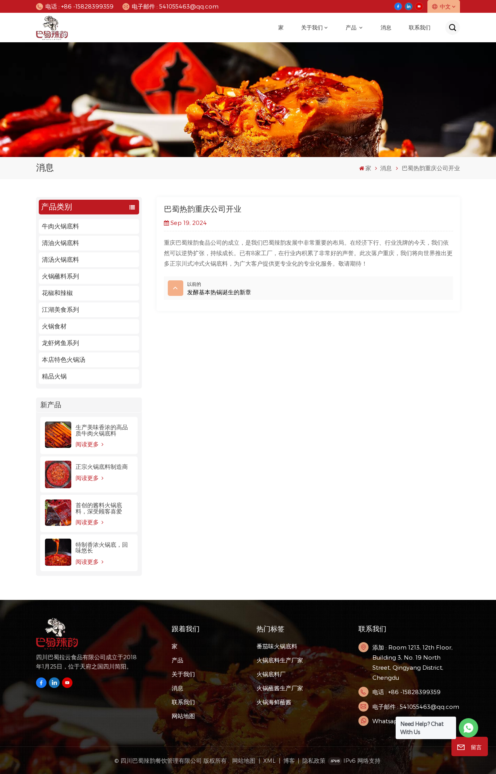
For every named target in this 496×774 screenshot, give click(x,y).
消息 (386, 27)
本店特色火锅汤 (63, 359)
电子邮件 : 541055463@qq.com (175, 6)
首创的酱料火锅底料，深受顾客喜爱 (99, 508)
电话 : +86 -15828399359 (79, 6)
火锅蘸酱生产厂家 (280, 687)
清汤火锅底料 (60, 259)
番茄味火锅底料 (277, 646)
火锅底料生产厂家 (280, 660)
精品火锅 (54, 376)
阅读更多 (88, 444)
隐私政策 (314, 760)
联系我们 (420, 27)
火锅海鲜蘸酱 (274, 701)
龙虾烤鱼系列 (60, 343)
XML (269, 760)
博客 (289, 760)
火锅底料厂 (271, 673)
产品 (352, 27)
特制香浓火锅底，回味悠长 (102, 547)
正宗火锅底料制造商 (102, 467)
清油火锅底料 (60, 243)
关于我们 (312, 27)
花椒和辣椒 (57, 293)
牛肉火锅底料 (60, 226)
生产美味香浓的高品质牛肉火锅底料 (102, 430)
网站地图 (183, 715)
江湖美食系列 (60, 309)
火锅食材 (54, 326)
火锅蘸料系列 (60, 276)
